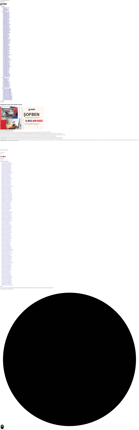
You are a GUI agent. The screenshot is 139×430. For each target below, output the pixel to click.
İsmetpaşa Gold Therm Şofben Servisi (6, 225)
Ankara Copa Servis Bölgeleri (7, 92)
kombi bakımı (5, 287)
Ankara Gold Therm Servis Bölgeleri (8, 106)
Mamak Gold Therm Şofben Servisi (6, 240)
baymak (34, 287)
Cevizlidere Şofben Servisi (6, 26)
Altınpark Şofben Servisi (6, 16)
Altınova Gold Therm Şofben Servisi (6, 170)
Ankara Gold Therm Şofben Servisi (6, 162)
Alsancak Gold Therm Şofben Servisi (6, 167)
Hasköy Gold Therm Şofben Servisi (6, 219)
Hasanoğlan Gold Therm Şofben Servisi (7, 218)
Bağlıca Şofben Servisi (6, 19)
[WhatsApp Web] (2, 427)
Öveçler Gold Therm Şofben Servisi (6, 245)
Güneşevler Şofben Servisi (6, 40)
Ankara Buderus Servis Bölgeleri (7, 91)
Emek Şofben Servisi (6, 34)
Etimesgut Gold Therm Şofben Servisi (6, 208)
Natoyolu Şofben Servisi (6, 55)
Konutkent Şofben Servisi (6, 51)
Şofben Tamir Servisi (6, 9)
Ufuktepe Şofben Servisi (6, 69)
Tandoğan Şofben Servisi (6, 64)
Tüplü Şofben (26, 287)
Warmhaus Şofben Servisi (6, 87)
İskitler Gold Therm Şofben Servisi (6, 224)
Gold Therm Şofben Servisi (6, 83)
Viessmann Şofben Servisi (6, 86)
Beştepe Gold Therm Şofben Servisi (6, 182)
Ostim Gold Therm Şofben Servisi (6, 244)
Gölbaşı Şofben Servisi (6, 39)
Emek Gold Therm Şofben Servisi (6, 203)
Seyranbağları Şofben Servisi (7, 61)
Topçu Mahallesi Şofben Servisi (7, 66)
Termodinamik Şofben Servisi (7, 85)
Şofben (12, 287)
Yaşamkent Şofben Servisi (6, 74)
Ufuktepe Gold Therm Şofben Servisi (6, 267)
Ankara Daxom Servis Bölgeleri (7, 93)
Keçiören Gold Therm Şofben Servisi (6, 229)
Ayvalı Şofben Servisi (6, 18)
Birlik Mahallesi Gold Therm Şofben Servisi (7, 186)
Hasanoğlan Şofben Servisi (6, 41)
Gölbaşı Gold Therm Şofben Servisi (6, 214)
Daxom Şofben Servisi (6, 81)
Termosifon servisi (46, 287)
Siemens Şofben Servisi (6, 84)
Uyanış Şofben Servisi (6, 72)
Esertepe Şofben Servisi (6, 36)
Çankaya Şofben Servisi (6, 27)
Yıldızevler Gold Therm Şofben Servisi (7, 281)
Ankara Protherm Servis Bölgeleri (7, 96)
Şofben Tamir (23, 287)
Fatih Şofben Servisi (5, 38)
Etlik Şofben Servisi (5, 37)
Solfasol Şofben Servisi (6, 62)
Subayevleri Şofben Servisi (6, 63)
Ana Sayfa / (1, 106)
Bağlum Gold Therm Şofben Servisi (6, 177)
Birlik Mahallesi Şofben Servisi (7, 24)
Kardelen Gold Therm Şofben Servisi (6, 228)
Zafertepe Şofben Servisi (6, 76)
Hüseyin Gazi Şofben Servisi (7, 43)
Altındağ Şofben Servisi (6, 15)
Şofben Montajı (51, 287)
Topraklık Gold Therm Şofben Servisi (6, 265)
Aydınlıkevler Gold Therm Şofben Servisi (7, 172)
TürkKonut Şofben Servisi (6, 68)
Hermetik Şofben (15, 287)
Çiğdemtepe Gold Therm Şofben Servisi (7, 193)
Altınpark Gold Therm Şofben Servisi (6, 171)
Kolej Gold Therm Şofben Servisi (6, 234)
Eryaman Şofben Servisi (6, 35)
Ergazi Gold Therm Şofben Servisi (6, 204)
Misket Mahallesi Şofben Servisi (7, 54)
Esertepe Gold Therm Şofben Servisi (6, 207)
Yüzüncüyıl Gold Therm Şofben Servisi (7, 282)
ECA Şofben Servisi (5, 82)
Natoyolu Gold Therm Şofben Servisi (6, 241)
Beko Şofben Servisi (5, 79)
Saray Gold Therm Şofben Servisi (6, 251)
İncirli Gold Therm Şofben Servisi (6, 223)
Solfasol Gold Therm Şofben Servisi (6, 255)
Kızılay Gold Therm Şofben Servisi (6, 230)
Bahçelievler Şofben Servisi (6, 20)
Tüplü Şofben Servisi (6, 10)
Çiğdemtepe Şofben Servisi (6, 28)
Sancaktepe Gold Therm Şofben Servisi (7, 249)
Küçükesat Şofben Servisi (6, 52)
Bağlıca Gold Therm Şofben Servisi (6, 176)
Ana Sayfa (3, 6)
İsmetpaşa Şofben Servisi (6, 46)
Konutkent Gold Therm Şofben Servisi (6, 235)
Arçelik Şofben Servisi (6, 78)
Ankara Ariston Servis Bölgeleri (7, 94)
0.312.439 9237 (2, 101)
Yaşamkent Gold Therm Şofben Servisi (7, 276)
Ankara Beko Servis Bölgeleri (7, 90)
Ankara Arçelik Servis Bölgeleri (7, 88)
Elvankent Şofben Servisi (6, 33)
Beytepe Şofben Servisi (6, 23)
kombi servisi (2, 287)
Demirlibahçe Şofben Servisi (7, 30)
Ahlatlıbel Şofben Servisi (6, 13)
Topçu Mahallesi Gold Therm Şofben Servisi (7, 262)
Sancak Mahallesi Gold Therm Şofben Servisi (7, 250)
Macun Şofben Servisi (6, 53)
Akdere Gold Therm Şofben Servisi (6, 166)
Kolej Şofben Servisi (5, 50)
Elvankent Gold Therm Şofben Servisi (6, 202)
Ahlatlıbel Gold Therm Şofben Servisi (6, 165)
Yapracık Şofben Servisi (6, 73)
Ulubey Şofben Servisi (6, 70)
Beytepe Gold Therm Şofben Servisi (6, 183)
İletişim (3, 100)
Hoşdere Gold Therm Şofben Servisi (6, 213)
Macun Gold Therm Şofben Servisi (6, 239)
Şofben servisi (36, 287)
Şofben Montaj (19, 287)
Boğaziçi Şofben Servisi (6, 25)
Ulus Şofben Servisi (5, 71)
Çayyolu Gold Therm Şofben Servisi (6, 192)
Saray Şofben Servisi (6, 60)
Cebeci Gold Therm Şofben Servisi (6, 188)
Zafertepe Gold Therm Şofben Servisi (6, 283)
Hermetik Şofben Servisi (6, 7)
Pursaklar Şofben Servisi (6, 58)
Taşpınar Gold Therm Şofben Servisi (6, 260)
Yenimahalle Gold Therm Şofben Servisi (7, 277)
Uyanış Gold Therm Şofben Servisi (6, 272)
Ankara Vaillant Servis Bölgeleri (7, 98)
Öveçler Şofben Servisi (6, 57)
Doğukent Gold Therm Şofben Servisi (6, 198)
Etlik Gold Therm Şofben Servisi (6, 209)
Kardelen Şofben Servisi (6, 47)
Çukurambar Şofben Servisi (6, 29)
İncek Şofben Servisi (5, 44)
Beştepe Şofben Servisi (6, 22)
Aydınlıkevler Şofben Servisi (6, 17)
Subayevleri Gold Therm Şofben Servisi (7, 256)
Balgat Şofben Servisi (6, 21)
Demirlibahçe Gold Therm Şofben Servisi (7, 197)
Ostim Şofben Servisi (6, 56)
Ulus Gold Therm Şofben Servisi (6, 271)
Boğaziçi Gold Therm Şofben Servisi (6, 187)
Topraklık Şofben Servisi (6, 67)
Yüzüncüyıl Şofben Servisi (6, 75)
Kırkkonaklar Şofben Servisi (6, 49)
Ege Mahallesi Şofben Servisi (7, 32)
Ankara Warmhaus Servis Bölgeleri (7, 99)
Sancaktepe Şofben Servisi (6, 59)
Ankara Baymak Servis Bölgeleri (7, 89)
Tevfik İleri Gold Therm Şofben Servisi (6, 261)
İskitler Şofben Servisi (6, 45)
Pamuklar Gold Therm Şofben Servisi (6, 246)
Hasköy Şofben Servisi (6, 42)
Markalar (3, 77)
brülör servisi (9, 287)
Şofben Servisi (5, 8)
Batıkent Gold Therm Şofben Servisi (6, 181)
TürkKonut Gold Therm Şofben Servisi (7, 266)
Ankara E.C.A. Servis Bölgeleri (7, 95)
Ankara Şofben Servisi (6, 12)
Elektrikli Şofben (30, 287)
